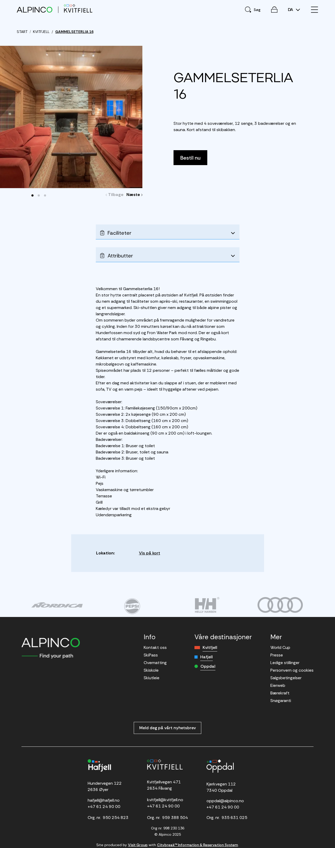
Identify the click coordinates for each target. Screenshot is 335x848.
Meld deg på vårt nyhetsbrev (167, 728)
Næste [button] (134, 194)
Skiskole (151, 670)
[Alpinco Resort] (34, 9)
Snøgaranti (280, 700)
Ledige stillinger (284, 662)
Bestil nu (190, 157)
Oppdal (207, 666)
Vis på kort (149, 553)
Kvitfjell (210, 647)
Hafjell (206, 657)
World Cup (280, 647)
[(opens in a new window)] (56, 605)
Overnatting (155, 662)
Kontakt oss (155, 647)
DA (291, 9)
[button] (32, 195)
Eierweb (277, 685)
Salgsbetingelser (286, 678)
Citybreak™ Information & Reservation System (197, 845)
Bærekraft (279, 693)
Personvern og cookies (292, 670)
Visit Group (138, 845)
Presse (276, 655)
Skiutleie (151, 678)
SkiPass (151, 655)
